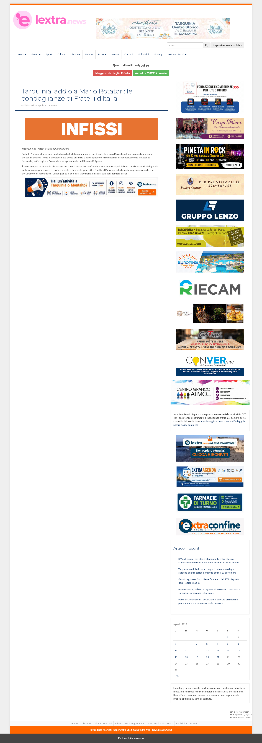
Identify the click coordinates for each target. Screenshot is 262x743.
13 (207, 650)
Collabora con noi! (103, 723)
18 (186, 657)
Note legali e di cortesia (160, 723)
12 (197, 650)
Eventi (35, 54)
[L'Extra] (50, 20)
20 (207, 657)
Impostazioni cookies (227, 45)
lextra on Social (176, 54)
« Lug (176, 675)
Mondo (115, 54)
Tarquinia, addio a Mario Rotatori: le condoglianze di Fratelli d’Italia (76, 94)
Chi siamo (86, 723)
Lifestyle (75, 54)
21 (218, 657)
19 (197, 657)
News (21, 54)
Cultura (61, 54)
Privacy (158, 54)
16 (239, 650)
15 (228, 650)
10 (176, 650)
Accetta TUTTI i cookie (151, 73)
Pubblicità (143, 54)
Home (74, 723)
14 (218, 650)
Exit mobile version (131, 738)
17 (176, 657)
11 (186, 650)
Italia (88, 54)
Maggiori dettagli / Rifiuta (112, 73)
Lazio (101, 54)
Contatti (128, 54)
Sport (49, 54)
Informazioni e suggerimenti (130, 723)
